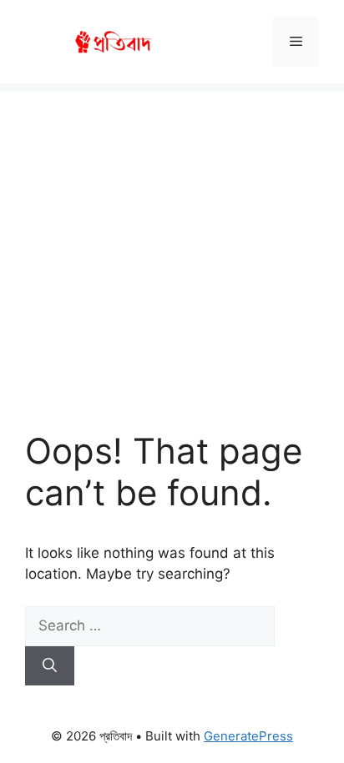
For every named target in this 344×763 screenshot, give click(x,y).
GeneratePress (248, 736)
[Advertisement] (172, 244)
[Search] (49, 666)
